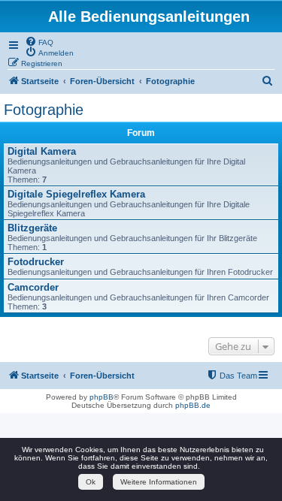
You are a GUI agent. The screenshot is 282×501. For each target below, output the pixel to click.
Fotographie (43, 109)
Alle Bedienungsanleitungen (149, 16)
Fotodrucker (36, 261)
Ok (91, 482)
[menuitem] (39, 41)
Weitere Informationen (158, 482)
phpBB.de (193, 405)
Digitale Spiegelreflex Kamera (76, 194)
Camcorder (33, 287)
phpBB (101, 397)
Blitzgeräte (32, 228)
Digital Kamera (42, 151)
